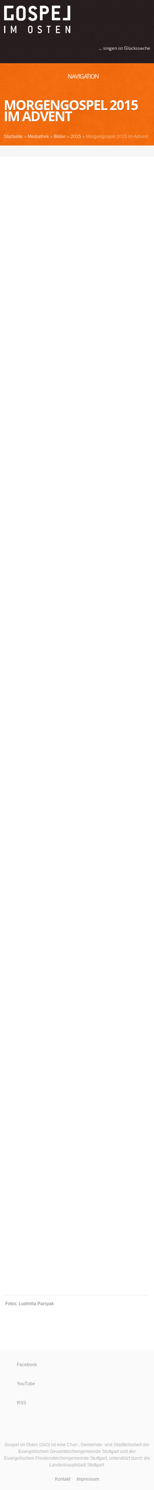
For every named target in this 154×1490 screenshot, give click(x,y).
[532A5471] (84, 911)
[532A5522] (84, 1013)
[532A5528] (84, 1028)
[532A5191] (12, 284)
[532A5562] (12, 1116)
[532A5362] (84, 663)
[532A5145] (12, 153)
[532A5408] (84, 765)
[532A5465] (12, 897)
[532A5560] (84, 1101)
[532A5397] (84, 736)
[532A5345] (12, 605)
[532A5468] (84, 897)
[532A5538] (12, 1072)
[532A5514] (12, 1013)
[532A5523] (12, 1028)
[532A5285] (12, 430)
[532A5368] (12, 678)
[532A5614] (12, 1203)
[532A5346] (84, 605)
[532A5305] (12, 503)
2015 (76, 136)
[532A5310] (12, 517)
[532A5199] (84, 299)
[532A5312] (12, 532)
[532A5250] (12, 357)
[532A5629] (84, 1218)
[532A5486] (12, 955)
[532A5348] (12, 620)
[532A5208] (12, 313)
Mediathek (38, 136)
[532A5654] (84, 1261)
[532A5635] (12, 1232)
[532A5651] (12, 1261)
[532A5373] (84, 692)
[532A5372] (12, 692)
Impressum (88, 1479)
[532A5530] (12, 1043)
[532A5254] (12, 371)
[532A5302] (12, 488)
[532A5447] (12, 838)
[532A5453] (12, 853)
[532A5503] (84, 984)
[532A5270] (84, 386)
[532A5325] (12, 561)
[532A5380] (84, 707)
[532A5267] (12, 386)
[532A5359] (12, 663)
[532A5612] (84, 1188)
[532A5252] (84, 357)
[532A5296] (12, 459)
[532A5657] (12, 1276)
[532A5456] (84, 853)
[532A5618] (12, 1218)
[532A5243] (12, 342)
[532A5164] (12, 211)
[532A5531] (84, 1043)
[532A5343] (84, 590)
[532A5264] (84, 371)
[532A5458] (84, 868)
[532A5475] (12, 926)
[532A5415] (84, 780)
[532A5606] (84, 1174)
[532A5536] (84, 1057)
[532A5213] (84, 313)
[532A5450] (84, 838)
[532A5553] (12, 1101)
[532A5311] (84, 517)
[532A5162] (12, 196)
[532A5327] (12, 576)
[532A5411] (12, 780)
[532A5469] (12, 911)
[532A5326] (84, 561)
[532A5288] (84, 430)
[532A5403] (12, 765)
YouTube (26, 1383)
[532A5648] (84, 1247)
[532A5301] (84, 474)
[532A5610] (12, 1188)
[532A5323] (84, 547)
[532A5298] (84, 459)
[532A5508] (12, 999)
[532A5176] (84, 226)
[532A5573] (12, 1130)
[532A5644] (12, 1247)
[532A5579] (84, 1145)
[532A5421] (84, 795)
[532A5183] (12, 255)
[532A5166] (84, 211)
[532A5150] (12, 167)
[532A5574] (84, 1130)
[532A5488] (84, 955)
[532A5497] (12, 984)
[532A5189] (84, 269)
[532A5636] (84, 1232)
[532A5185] (84, 255)
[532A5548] (84, 1086)
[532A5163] (84, 196)
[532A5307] (84, 503)
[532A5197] (12, 299)
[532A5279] (12, 415)
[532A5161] (84, 182)
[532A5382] (12, 722)
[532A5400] (12, 751)
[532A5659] (84, 1276)
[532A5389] (12, 736)
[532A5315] (84, 532)
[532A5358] (84, 649)
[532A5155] (12, 182)
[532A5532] (12, 1057)
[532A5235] (12, 328)
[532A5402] (84, 751)
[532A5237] (84, 328)
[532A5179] (12, 240)
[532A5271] (12, 401)
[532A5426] (84, 809)
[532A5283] (84, 415)
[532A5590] (84, 1159)
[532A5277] (84, 401)
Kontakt (62, 1479)
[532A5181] (84, 240)
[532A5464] (84, 882)
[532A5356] (12, 649)
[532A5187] (12, 269)
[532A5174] (12, 226)
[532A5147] (84, 153)
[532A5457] (12, 868)
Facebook (27, 1364)
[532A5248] (84, 342)
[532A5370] (84, 678)
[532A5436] (84, 824)
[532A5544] (12, 1086)
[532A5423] (12, 809)
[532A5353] (12, 634)
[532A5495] (84, 970)
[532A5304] (84, 488)
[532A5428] (12, 824)
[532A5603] (12, 1174)
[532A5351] (84, 620)
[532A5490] (12, 970)
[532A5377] (12, 707)
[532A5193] (84, 284)
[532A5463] (12, 882)
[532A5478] (84, 926)
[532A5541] (84, 1072)
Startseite (13, 136)
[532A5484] (12, 940)
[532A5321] (12, 547)
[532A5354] (84, 634)
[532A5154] (84, 167)
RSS (21, 1402)
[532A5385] (84, 722)
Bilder (60, 136)
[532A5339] (12, 590)
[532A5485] (84, 940)
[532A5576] (12, 1145)
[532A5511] (84, 999)
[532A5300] (12, 474)
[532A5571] (84, 1116)
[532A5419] (12, 795)
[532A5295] (84, 444)
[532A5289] (12, 444)
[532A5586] (12, 1159)
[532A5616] (84, 1203)
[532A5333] (84, 576)
